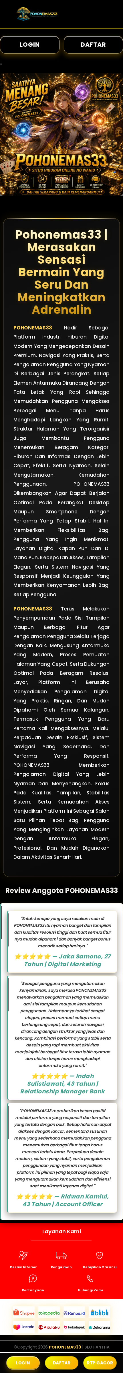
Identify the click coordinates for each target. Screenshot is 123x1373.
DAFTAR (61, 1363)
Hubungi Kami (90, 1290)
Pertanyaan (33, 1290)
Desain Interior (23, 1267)
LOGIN (30, 44)
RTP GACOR (100, 1363)
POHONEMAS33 (32, 327)
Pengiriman (61, 1267)
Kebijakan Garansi (99, 1267)
